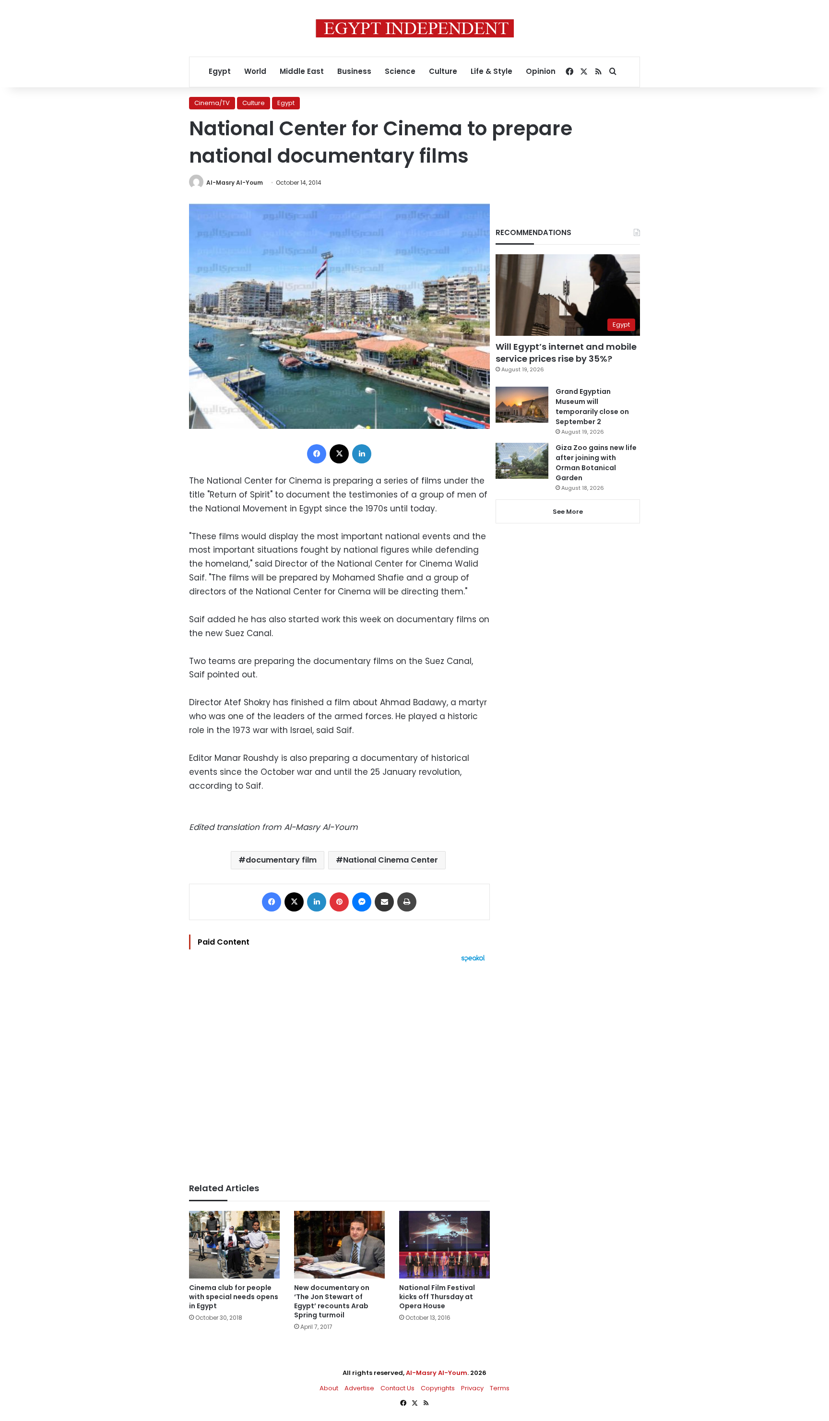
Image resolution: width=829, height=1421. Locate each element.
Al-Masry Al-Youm (234, 182)
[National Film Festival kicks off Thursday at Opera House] (444, 1245)
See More (568, 511)
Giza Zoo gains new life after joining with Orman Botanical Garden (596, 463)
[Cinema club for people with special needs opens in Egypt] (234, 1245)
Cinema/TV (212, 102)
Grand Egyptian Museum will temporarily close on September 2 (592, 406)
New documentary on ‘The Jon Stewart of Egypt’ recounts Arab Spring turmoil (331, 1301)
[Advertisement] (339, 1068)
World (255, 71)
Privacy (472, 1388)
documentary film (281, 859)
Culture (443, 71)
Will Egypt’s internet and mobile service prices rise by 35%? (566, 353)
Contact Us (397, 1388)
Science (400, 71)
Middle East (302, 71)
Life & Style (491, 71)
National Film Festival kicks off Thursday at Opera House (437, 1297)
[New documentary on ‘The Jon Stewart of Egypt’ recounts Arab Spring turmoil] (339, 1245)
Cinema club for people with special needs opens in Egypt (233, 1297)
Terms (499, 1388)
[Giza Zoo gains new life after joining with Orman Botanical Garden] (522, 461)
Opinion (541, 71)
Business (354, 71)
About (329, 1388)
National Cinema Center (390, 859)
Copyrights (438, 1388)
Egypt (220, 71)
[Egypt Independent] (415, 28)
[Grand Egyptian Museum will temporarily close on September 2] (522, 405)
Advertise (359, 1388)
